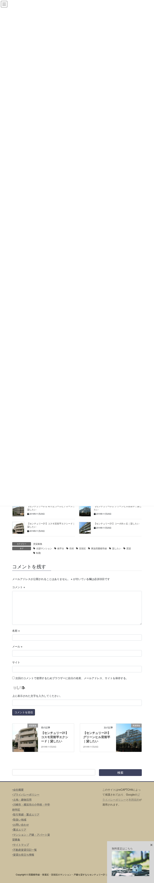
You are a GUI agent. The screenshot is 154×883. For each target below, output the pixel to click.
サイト (16, 662)
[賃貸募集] (25, 737)
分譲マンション (44, 548)
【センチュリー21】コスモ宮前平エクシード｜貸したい (55, 737)
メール (17, 646)
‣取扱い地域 (19, 819)
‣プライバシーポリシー (25, 794)
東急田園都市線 (99, 548)
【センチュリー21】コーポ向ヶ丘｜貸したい (116, 523)
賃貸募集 (37, 543)
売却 (71, 548)
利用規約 (134, 799)
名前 (16, 630)
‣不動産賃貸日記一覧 (24, 850)
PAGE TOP (146, 852)
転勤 (38, 552)
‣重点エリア (19, 829)
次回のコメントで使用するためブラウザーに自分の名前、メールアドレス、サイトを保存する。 (71, 678)
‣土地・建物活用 (22, 799)
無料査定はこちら (122, 848)
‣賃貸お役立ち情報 (23, 854)
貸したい (116, 548)
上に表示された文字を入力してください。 (37, 696)
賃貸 (128, 548)
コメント (18, 587)
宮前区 (82, 548)
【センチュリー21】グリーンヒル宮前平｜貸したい (97, 737)
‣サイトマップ (20, 844)
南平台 (60, 548)
